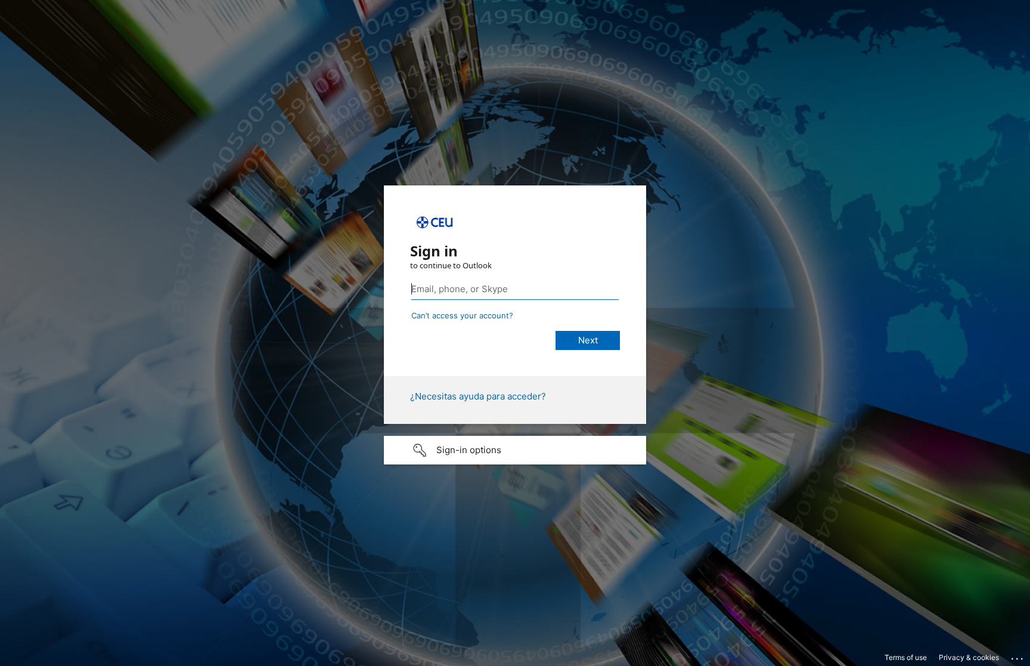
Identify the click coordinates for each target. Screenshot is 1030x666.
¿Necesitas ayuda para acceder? (478, 396)
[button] (515, 450)
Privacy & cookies (969, 657)
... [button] (1018, 656)
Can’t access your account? (462, 315)
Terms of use (906, 657)
